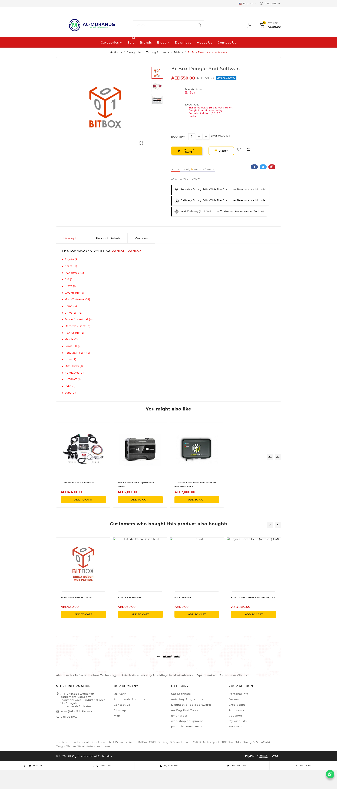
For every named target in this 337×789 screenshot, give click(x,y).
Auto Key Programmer (188, 699)
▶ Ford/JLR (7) (72, 346)
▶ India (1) (68, 386)
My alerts (235, 726)
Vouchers (236, 715)
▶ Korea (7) (69, 266)
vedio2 (134, 251)
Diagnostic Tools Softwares (191, 704)
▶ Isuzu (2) (69, 359)
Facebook (254, 166)
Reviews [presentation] (141, 238)
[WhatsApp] (330, 774)
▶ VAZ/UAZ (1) (71, 379)
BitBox (190, 92)
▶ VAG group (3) (73, 292)
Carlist (193, 116)
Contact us (122, 704)
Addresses (236, 710)
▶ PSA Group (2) (73, 332)
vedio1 (118, 251)
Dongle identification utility (205, 110)
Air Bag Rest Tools (184, 710)
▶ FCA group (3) (73, 272)
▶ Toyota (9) (70, 259)
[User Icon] (253, 25)
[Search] (199, 25)
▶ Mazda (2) (70, 339)
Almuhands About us (129, 699)
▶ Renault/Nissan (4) (76, 352)
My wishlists (238, 721)
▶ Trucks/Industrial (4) (77, 319)
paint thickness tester (187, 726)
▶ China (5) (69, 306)
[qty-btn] (206, 136)
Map (117, 715)
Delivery (120, 693)
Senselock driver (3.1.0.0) (205, 113)
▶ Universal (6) (72, 312)
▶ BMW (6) (69, 286)
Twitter (263, 166)
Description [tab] (72, 238)
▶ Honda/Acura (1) (74, 372)
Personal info (239, 693)
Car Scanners (181, 693)
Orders (234, 699)
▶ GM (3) (68, 279)
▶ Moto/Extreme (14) (76, 299)
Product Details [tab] (108, 238)
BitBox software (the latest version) (211, 107)
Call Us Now (69, 716)
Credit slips (237, 704)
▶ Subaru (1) (70, 392)
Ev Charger (179, 715)
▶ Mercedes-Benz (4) (76, 326)
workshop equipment (187, 721)
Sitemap (120, 710)
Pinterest (271, 166)
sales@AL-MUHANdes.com (79, 711)
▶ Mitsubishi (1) (72, 366)
